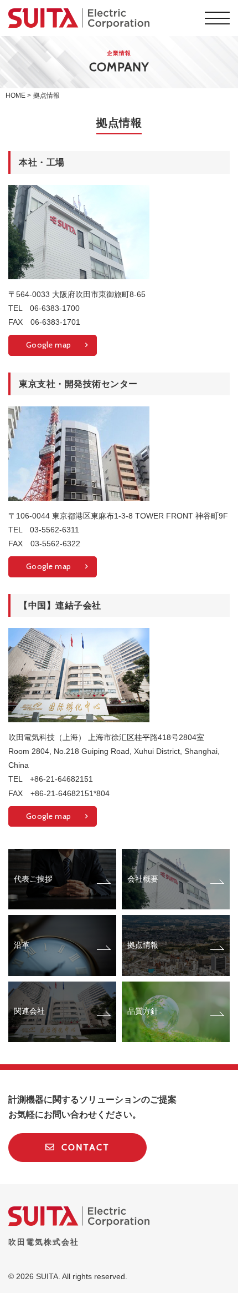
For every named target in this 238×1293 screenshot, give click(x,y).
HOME (15, 95)
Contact (84, 1147)
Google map (48, 345)
